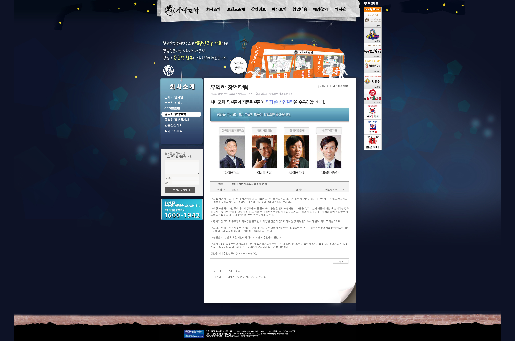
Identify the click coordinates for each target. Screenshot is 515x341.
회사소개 (213, 9)
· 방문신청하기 (171, 125)
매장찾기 (320, 9)
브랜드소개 (236, 9)
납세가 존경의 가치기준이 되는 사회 (247, 276)
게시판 (340, 9)
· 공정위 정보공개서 (175, 119)
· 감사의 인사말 (172, 97)
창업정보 (258, 9)
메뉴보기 (279, 9)
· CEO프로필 (170, 108)
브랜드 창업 (234, 271)
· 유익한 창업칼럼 (173, 114)
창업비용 (300, 9)
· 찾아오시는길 (171, 131)
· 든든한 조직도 (172, 102)
